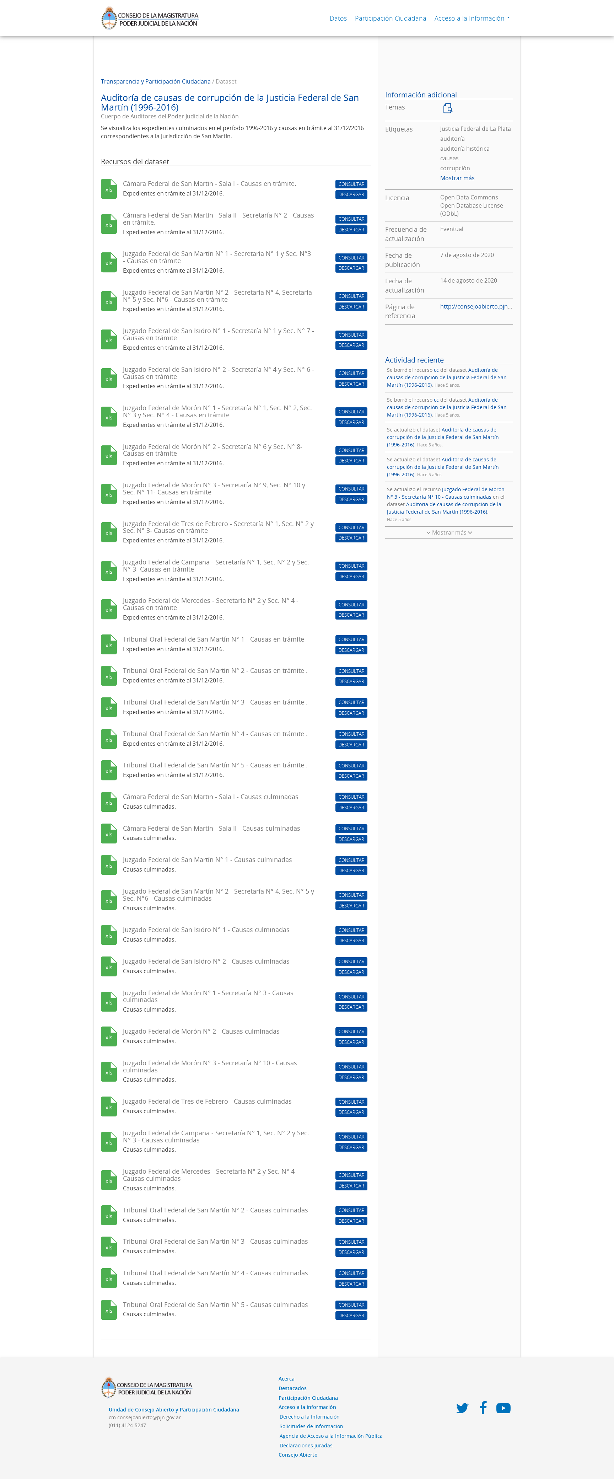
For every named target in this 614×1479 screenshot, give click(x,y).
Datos (338, 18)
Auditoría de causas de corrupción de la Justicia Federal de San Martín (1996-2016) (447, 377)
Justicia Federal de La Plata (475, 129)
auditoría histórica (465, 148)
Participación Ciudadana (390, 18)
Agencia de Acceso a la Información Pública (331, 1435)
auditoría (452, 139)
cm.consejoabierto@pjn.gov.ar (145, 1417)
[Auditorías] (446, 113)
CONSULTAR (352, 184)
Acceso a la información (307, 1407)
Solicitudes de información (311, 1426)
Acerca (287, 1378)
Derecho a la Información (310, 1416)
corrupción (455, 168)
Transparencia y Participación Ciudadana (156, 81)
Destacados (293, 1388)
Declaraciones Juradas (306, 1445)
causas (449, 158)
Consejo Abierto (298, 1454)
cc (436, 369)
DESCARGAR (351, 194)
